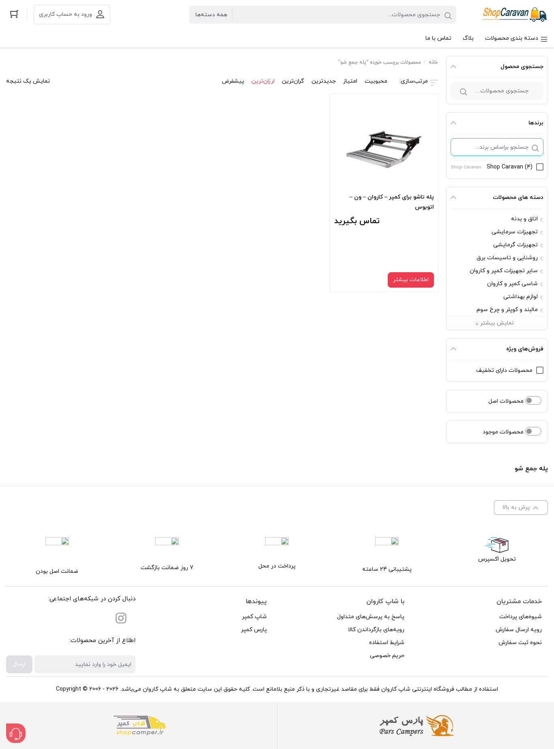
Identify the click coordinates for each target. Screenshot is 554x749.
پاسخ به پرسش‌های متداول (370, 617)
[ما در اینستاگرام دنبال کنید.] (120, 620)
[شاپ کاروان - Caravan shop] (514, 14)
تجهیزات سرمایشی (515, 232)
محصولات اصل (506, 401)
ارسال (19, 664)
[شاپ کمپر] (139, 725)
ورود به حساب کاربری (65, 14)
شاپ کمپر (254, 617)
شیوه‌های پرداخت (520, 617)
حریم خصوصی (387, 655)
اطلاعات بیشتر (411, 280)
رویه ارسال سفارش (519, 630)
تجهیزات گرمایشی (515, 245)
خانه (433, 62)
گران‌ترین (293, 81)
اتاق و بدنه (524, 219)
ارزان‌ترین (263, 81)
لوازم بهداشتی (520, 297)
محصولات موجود (504, 432)
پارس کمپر (254, 630)
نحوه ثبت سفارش (520, 643)
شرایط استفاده (386, 643)
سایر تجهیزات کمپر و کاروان (504, 271)
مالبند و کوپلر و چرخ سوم (507, 310)
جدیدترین (323, 81)
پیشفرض (233, 81)
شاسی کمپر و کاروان (512, 284)
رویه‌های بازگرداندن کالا (376, 630)
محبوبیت (376, 81)
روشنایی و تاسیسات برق (507, 258)
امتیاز (350, 81)
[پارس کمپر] (414, 725)
